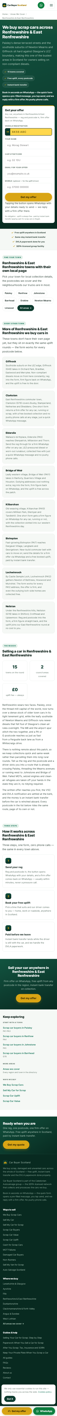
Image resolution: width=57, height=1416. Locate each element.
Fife (4, 1293)
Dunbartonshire (10, 1303)
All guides (7, 1357)
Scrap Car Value (11, 1101)
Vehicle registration (16, 126)
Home (5, 14)
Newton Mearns (43, 300)
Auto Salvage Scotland (14, 1270)
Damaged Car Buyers (13, 1254)
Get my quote (16, 1144)
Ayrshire (7, 1289)
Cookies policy (45, 1392)
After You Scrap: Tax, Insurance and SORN (23, 1347)
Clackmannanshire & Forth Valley (19, 1308)
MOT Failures (9, 1249)
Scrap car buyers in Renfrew (18, 1038)
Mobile (22, 181)
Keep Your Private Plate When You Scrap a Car (25, 1352)
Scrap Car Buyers (11, 1229)
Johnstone (39, 293)
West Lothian (9, 1318)
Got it (10, 1398)
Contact (7, 1377)
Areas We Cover (17, 14)
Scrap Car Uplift (11, 1095)
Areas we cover (20, 1070)
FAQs (5, 1362)
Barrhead (9, 300)
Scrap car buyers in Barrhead (18, 1055)
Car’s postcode (13, 154)
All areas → (26, 308)
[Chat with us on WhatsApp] (41, 5)
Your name (10, 139)
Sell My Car (8, 1220)
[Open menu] (51, 5)
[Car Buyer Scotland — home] (15, 5)
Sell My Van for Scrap (13, 1264)
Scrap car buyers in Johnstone (19, 1046)
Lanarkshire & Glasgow (14, 1283)
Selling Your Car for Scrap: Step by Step (22, 1337)
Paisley (8, 293)
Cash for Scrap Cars (13, 1245)
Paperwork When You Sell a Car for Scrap (23, 1343)
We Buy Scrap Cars (13, 1084)
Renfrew (22, 293)
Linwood (9, 308)
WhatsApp (46, 1411)
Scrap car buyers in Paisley (17, 1029)
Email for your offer (16, 167)
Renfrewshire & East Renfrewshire (19, 1299)
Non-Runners (9, 1260)
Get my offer (28, 197)
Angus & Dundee (11, 1314)
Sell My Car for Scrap (14, 1090)
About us (7, 1372)
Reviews (7, 1368)
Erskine (24, 300)
